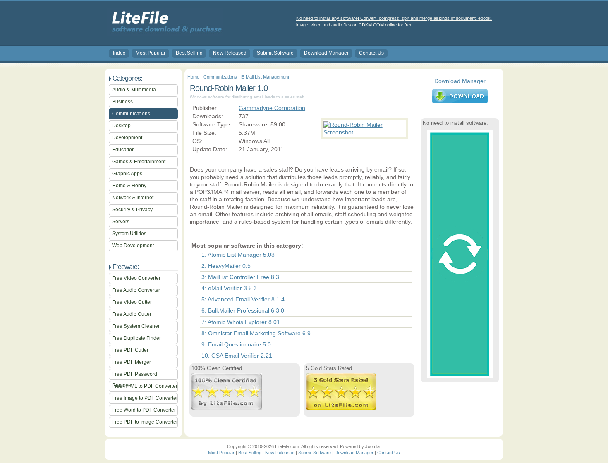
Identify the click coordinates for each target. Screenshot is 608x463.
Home (193, 76)
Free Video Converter (136, 278)
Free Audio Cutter (131, 314)
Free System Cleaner (136, 326)
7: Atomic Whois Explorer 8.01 (240, 322)
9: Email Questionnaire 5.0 (236, 344)
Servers (120, 221)
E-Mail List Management (265, 76)
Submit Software (275, 53)
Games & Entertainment (138, 162)
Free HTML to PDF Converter (144, 386)
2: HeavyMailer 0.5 (226, 266)
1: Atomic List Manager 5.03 (238, 254)
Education (123, 150)
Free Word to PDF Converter (144, 410)
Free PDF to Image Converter (145, 422)
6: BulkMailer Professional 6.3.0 (242, 310)
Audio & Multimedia (134, 90)
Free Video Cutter (132, 302)
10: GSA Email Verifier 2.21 (236, 355)
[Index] (165, 33)
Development (127, 138)
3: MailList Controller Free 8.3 (240, 277)
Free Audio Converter (136, 290)
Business (122, 102)
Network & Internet (132, 197)
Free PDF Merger (131, 362)
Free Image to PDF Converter (145, 398)
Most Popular (150, 53)
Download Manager (326, 53)
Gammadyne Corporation (272, 108)
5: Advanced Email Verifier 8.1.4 (243, 299)
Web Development (133, 245)
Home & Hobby (129, 186)
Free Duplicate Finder (136, 338)
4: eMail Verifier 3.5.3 (229, 288)
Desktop (121, 126)
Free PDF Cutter (130, 350)
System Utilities (129, 233)
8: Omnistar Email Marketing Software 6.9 (256, 333)
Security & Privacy (132, 209)
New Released (230, 53)
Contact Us (371, 53)
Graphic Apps (127, 174)
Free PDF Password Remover (134, 375)
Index (119, 53)
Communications (131, 114)
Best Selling (189, 53)
